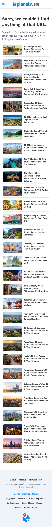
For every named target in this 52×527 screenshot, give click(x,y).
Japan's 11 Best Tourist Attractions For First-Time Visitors (35, 302)
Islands (18, 507)
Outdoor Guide (30, 507)
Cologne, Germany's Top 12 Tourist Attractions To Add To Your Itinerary (36, 386)
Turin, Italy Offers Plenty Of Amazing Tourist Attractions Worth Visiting (36, 91)
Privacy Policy (35, 480)
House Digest (28, 503)
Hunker (39, 503)
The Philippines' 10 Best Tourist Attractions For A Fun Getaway (35, 162)
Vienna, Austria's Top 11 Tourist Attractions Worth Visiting (35, 457)
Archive (22, 480)
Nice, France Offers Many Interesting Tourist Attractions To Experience (35, 63)
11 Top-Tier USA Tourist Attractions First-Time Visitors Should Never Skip (36, 274)
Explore (39, 499)
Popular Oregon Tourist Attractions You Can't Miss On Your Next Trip (36, 316)
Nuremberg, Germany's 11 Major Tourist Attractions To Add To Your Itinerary (35, 372)
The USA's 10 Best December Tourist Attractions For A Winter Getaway (35, 177)
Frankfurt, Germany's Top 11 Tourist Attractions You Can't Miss (36, 400)
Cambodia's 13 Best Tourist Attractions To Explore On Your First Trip (35, 105)
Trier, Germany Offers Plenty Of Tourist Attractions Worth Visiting (36, 288)
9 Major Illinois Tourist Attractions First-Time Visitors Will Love (34, 443)
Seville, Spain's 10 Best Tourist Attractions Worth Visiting (35, 204)
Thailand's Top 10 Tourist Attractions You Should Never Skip (35, 133)
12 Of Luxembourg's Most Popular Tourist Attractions (35, 119)
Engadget (10, 499)
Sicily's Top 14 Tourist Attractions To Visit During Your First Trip (36, 190)
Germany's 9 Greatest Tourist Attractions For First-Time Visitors (34, 246)
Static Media (18, 484)
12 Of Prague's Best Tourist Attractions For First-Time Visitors (34, 49)
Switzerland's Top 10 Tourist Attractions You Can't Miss (34, 232)
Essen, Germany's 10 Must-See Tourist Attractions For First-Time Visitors (35, 78)
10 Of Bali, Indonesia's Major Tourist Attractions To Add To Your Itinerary (35, 147)
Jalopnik (21, 499)
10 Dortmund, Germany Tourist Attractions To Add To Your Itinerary (36, 330)
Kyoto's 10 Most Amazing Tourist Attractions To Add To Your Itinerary (36, 358)
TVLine (30, 499)
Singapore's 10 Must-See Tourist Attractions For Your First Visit (35, 414)
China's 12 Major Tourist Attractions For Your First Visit (35, 260)
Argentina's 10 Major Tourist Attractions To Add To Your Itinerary (36, 344)
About (13, 480)
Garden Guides (13, 503)
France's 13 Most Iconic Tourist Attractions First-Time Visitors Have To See (35, 429)
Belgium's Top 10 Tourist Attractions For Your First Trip (35, 218)
